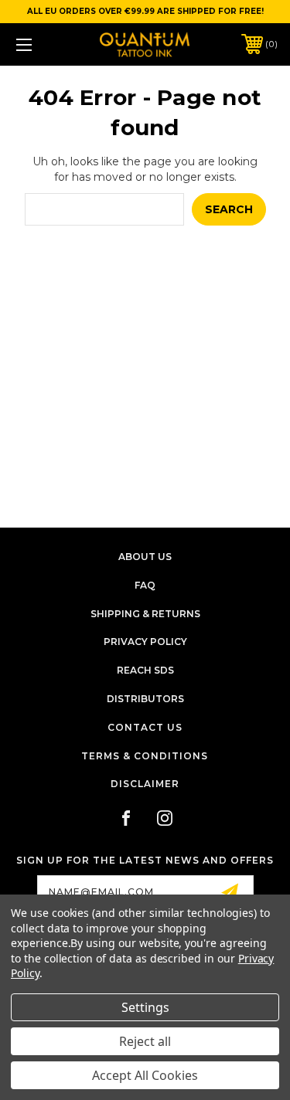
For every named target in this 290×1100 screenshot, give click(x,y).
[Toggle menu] (42, 44)
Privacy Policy (145, 641)
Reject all (145, 1041)
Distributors (145, 698)
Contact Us (145, 727)
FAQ (145, 585)
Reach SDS (145, 670)
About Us (145, 556)
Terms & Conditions (144, 756)
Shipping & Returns (145, 614)
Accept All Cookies (145, 1075)
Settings (145, 1007)
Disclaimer (145, 783)
